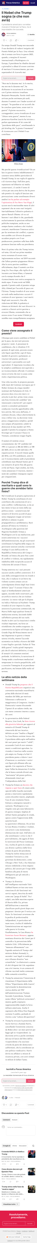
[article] (18, 1157)
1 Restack (17, 1098)
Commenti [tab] (6, 1120)
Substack (10, 1241)
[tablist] (10, 1120)
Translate (6, 8)
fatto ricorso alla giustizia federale (20, 723)
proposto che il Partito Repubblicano (19, 686)
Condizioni (25, 1231)
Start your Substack (14, 1237)
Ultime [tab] (14, 1146)
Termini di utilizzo (20, 1086)
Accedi (33, 3)
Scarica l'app (27, 1237)
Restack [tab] (14, 1120)
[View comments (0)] (11, 40)
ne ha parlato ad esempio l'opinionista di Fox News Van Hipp (16, 201)
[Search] (33, 1146)
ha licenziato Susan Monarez (19, 934)
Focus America (11, 33)
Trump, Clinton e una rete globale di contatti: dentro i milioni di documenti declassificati (13, 1175)
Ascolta (32, 34)
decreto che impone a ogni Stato (18, 786)
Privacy (19, 1231)
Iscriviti (25, 3)
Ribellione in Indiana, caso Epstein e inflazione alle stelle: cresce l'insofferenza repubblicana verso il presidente (13, 1193)
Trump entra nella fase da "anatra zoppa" (13, 1188)
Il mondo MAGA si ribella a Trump (13, 1153)
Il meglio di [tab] (6, 1146)
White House (18, 164)
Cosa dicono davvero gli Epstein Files (12, 1170)
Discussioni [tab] (23, 1146)
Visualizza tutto (9, 1204)
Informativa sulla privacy (24, 1090)
